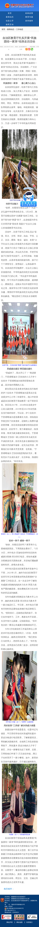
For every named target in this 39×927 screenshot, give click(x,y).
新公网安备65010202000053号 (15, 908)
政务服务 (29, 21)
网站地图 (19, 922)
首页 (10, 13)
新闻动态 (10, 17)
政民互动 (10, 24)
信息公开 (10, 21)
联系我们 (29, 922)
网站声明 (9, 922)
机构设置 (29, 13)
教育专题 (29, 17)
